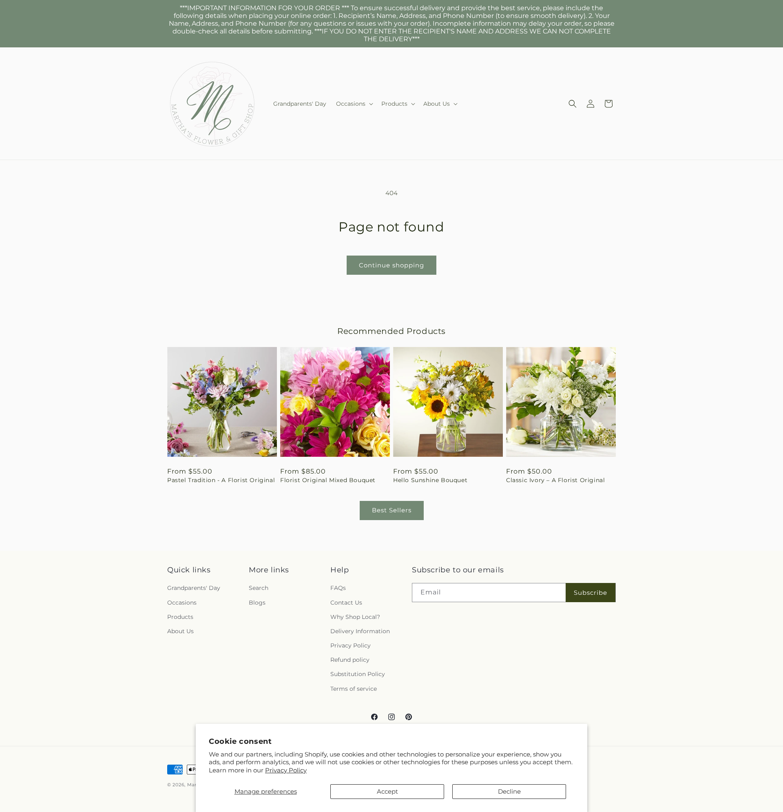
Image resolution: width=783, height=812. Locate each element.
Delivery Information (360, 631)
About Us (180, 631)
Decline (509, 791)
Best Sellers (391, 510)
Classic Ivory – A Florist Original (555, 480)
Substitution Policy (357, 674)
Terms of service (353, 688)
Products (180, 617)
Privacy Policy (286, 770)
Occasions (182, 602)
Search (258, 588)
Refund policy (349, 660)
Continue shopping (391, 265)
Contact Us (346, 602)
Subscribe (590, 592)
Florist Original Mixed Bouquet (328, 480)
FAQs (338, 588)
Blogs (257, 602)
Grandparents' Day (193, 588)
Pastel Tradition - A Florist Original (221, 480)
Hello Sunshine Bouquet (430, 480)
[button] (353, 103)
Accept (387, 791)
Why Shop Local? (355, 617)
